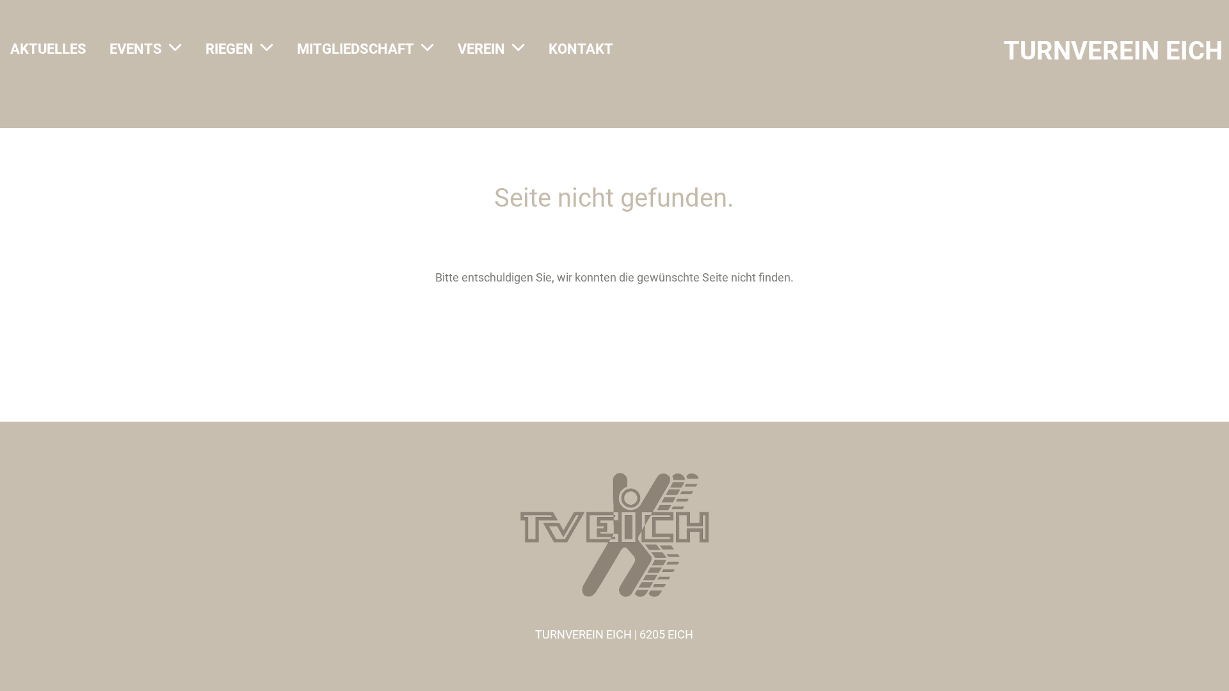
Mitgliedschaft (355, 49)
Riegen (229, 49)
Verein (481, 49)
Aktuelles (48, 49)
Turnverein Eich (1113, 51)
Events (135, 49)
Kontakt (581, 49)
